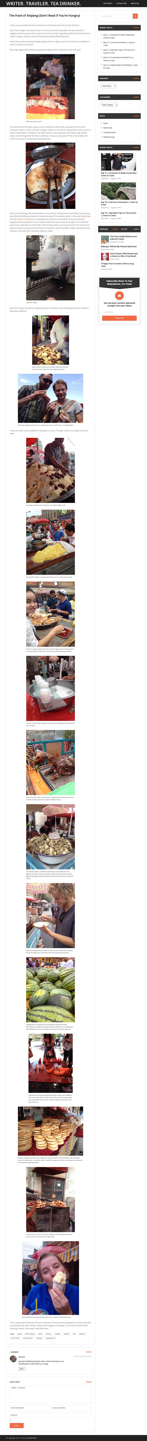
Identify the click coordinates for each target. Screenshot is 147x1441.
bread (19, 1334)
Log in (105, 123)
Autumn (21, 1357)
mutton (66, 1334)
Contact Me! (121, 3)
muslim (57, 1334)
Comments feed (109, 132)
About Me (135, 3)
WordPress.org (108, 137)
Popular (104, 229)
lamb (40, 1334)
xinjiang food (50, 1338)
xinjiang (39, 1338)
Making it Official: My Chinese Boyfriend (118, 246)
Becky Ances (105, 178)
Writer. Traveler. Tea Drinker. (43, 3)
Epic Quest (107, 3)
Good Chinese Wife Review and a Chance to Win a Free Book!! (124, 254)
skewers (82, 1334)
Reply (22, 1369)
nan (74, 1334)
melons (48, 1334)
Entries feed (107, 128)
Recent (124, 229)
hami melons (30, 1334)
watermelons (28, 1338)
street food (15, 1338)
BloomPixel (32, 1438)
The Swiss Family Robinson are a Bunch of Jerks (123, 237)
